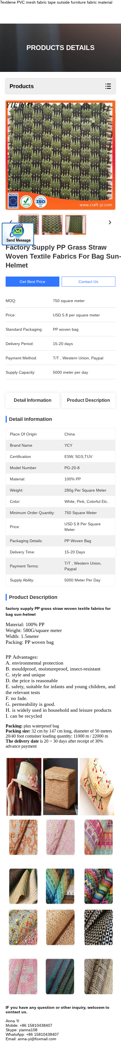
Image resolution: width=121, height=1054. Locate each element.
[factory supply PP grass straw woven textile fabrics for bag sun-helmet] (60, 155)
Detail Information (32, 400)
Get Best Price (32, 281)
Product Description (88, 400)
